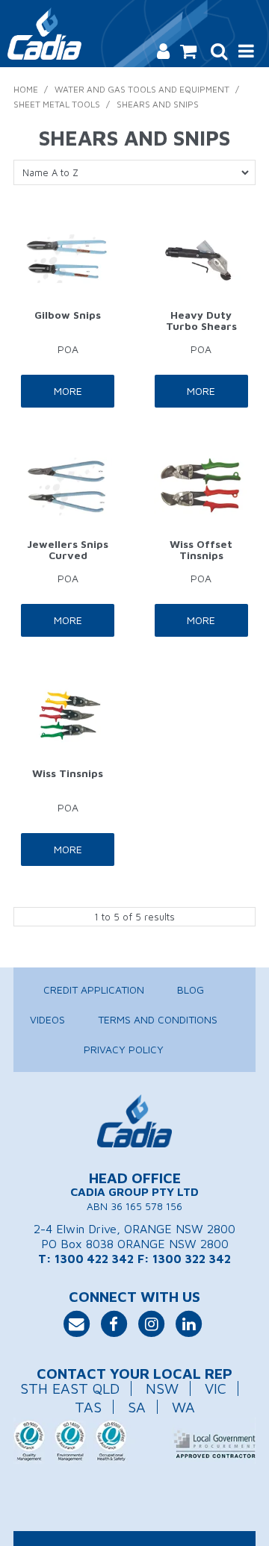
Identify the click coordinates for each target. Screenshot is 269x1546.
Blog (190, 989)
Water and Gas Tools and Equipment (142, 89)
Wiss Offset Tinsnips (201, 549)
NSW (162, 1388)
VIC (215, 1388)
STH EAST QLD (70, 1388)
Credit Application (93, 989)
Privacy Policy (124, 1049)
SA (137, 1406)
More (68, 390)
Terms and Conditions (157, 1019)
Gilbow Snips (67, 314)
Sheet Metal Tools (56, 104)
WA (183, 1406)
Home (25, 89)
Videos (47, 1019)
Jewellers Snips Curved (67, 549)
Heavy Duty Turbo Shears (201, 320)
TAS (88, 1406)
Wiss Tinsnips (67, 773)
